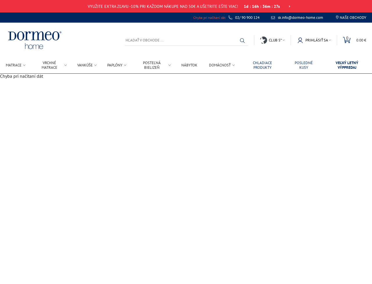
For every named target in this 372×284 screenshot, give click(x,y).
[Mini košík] (351, 40)
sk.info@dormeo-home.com (300, 17)
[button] (244, 41)
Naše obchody (353, 17)
